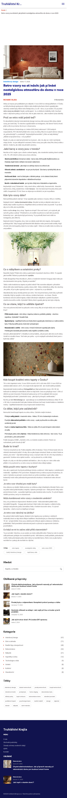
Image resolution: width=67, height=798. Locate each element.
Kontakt (6, 752)
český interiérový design (13, 552)
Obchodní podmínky (10, 742)
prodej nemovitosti (40, 687)
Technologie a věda (34, 661)
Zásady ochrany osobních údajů (14, 745)
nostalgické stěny (30, 548)
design (48, 701)
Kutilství (34, 668)
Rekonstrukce (34, 649)
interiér (7, 705)
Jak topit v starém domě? (21, 594)
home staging (34, 692)
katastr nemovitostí (25, 687)
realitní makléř (38, 701)
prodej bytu (22, 692)
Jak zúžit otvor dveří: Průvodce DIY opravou (29, 620)
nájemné (56, 701)
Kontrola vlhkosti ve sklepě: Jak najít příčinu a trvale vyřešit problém (35, 611)
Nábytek (34, 653)
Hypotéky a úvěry (34, 657)
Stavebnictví (34, 672)
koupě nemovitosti (55, 687)
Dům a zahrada (34, 641)
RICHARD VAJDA (10, 100)
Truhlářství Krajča (12, 3)
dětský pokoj (9, 696)
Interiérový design (10, 81)
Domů (3, 10)
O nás (5, 739)
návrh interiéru (25, 705)
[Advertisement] (33, 28)
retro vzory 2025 (47, 548)
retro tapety (15, 548)
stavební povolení (49, 696)
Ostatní (34, 664)
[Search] (61, 568)
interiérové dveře (10, 692)
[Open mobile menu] (63, 4)
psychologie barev (25, 701)
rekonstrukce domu (35, 696)
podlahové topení (10, 701)
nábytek (15, 705)
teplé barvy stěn (32, 552)
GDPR (5, 749)
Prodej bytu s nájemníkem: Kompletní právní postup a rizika (35, 602)
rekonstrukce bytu (46, 692)
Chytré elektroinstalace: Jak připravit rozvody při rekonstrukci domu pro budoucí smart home (37, 585)
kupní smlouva (21, 696)
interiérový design (10, 687)
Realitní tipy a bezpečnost (34, 645)
